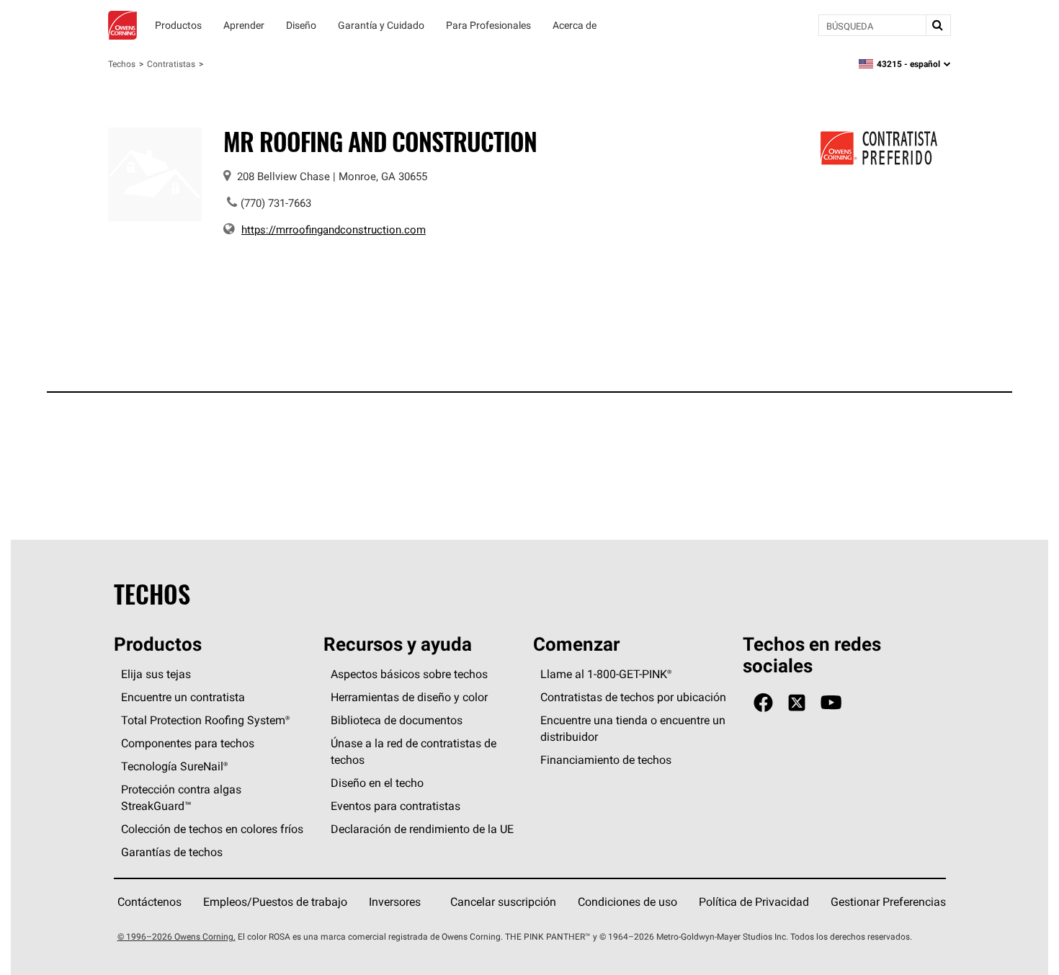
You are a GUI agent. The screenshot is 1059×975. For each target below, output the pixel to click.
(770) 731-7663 (276, 203)
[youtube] (831, 703)
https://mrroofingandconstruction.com (333, 229)
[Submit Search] (938, 25)
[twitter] (796, 703)
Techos (121, 63)
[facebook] (763, 703)
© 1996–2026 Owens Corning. (176, 936)
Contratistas (171, 63)
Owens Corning (122, 25)
